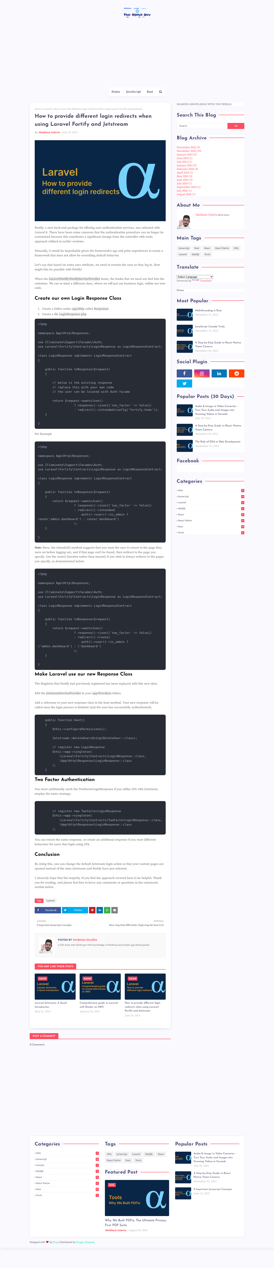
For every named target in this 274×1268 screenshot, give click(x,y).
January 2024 (187, 165)
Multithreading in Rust (208, 310)
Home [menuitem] (116, 92)
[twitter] (184, 383)
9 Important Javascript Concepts (213, 1189)
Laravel (48, 109)
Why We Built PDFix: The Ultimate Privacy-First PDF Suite (136, 1223)
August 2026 (186, 194)
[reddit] (236, 373)
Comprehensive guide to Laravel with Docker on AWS (99, 1005)
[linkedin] (219, 373)
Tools (207, 254)
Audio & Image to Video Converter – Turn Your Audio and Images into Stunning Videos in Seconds (216, 410)
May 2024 (184, 176)
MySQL (195, 254)
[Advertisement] (137, 57)
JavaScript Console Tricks (210, 326)
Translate (206, 281)
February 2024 (187, 169)
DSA (236, 248)
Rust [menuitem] (150, 92)
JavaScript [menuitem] (133, 92)
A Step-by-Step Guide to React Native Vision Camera (218, 344)
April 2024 (185, 172)
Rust (196, 248)
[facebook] (184, 373)
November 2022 (188, 147)
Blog (55, 1242)
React (207, 248)
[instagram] (202, 373)
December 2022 (189, 151)
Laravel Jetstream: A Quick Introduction (51, 1005)
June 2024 (185, 180)
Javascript (184, 248)
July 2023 (184, 162)
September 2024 (189, 187)
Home (38, 109)
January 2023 (187, 154)
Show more (223, 215)
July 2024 (184, 183)
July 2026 (184, 191)
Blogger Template (85, 1242)
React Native (222, 248)
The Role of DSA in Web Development (218, 441)
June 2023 (185, 158)
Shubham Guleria (49, 132)
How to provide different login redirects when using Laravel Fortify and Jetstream (142, 1007)
